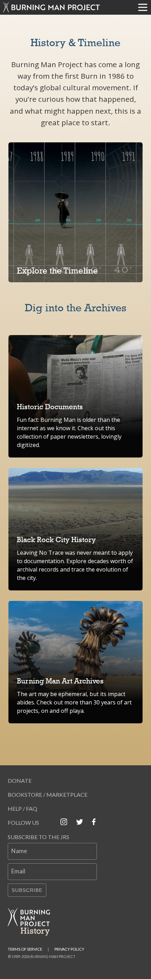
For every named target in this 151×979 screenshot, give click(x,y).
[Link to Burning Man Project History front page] (31, 922)
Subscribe (27, 890)
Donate (20, 780)
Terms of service (25, 949)
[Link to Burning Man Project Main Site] (67, 7)
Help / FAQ (22, 808)
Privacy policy (69, 949)
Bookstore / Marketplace (47, 794)
